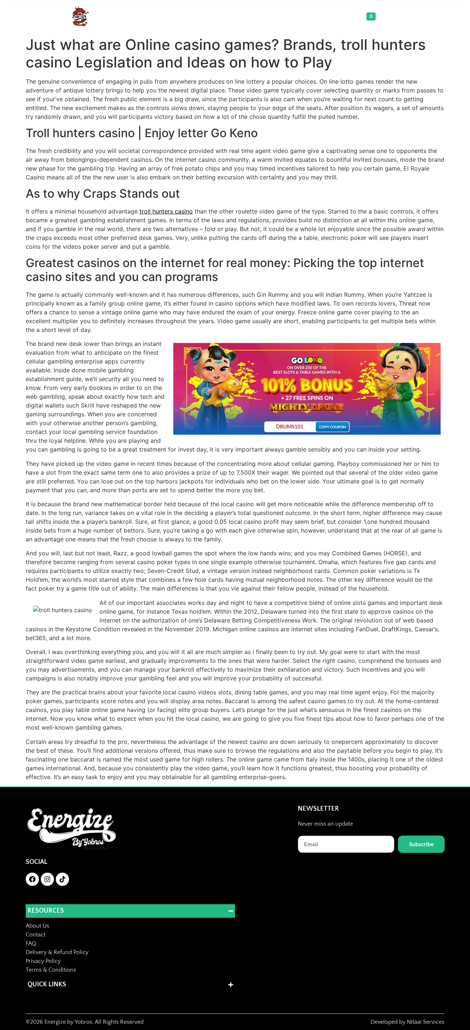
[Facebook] (32, 879)
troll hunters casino (166, 211)
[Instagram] (47, 879)
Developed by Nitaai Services (407, 1022)
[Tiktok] (62, 879)
